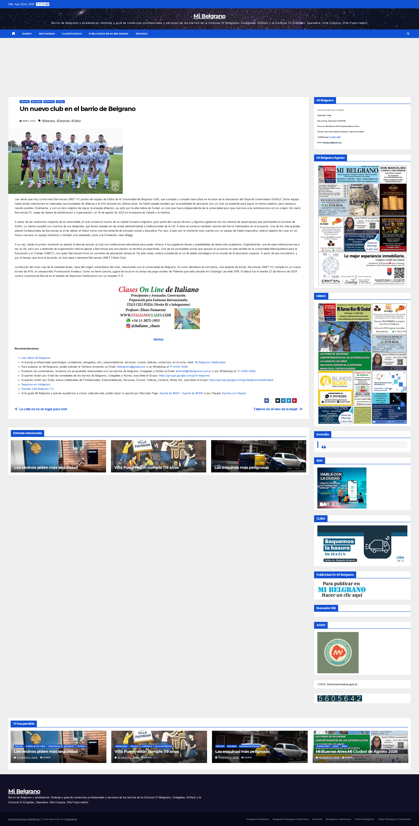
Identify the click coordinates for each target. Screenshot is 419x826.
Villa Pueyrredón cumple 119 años (146, 467)
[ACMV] (338, 652)
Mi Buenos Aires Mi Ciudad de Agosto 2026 (356, 751)
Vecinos (81, 746)
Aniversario (121, 746)
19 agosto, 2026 (228, 757)
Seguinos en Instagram (35, 384)
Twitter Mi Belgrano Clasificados (394, 819)
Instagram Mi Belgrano (257, 819)
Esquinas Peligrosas (249, 746)
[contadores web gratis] (339, 698)
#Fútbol (76, 120)
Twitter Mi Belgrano (364, 819)
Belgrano (36, 102)
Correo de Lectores (35, 746)
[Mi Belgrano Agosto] (362, 225)
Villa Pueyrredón (163, 746)
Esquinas (231, 746)
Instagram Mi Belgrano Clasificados (291, 819)
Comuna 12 (147, 746)
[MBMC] (362, 363)
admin (47, 757)
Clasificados (72, 33)
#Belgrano (48, 120)
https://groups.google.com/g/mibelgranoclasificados (240, 380)
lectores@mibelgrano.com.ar (193, 371)
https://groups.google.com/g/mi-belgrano (184, 375)
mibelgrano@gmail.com (131, 366)
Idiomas (159, 339)
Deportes (49, 102)
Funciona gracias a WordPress (24, 819)
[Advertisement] (209, 62)
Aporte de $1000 (192, 393)
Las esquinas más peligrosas (241, 467)
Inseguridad (54, 746)
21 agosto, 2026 (27, 757)
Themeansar (70, 819)
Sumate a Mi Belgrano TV (37, 388)
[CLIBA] (362, 544)
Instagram (47, 33)
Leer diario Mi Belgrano (35, 357)
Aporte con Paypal (233, 393)
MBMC (344, 746)
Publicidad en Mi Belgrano (108, 33)
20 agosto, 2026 (128, 757)
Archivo (142, 33)
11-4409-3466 (178, 366)
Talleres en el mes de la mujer (276, 409)
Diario (27, 33)
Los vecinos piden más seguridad (46, 467)
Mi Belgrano (209, 16)
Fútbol (60, 102)
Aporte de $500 (169, 393)
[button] (408, 33)
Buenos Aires (323, 746)
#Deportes (63, 120)
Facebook (317, 819)
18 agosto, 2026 (329, 757)
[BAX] (341, 487)
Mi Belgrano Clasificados (209, 362)
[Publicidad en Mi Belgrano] (341, 589)
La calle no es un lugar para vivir (43, 409)
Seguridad (69, 746)
